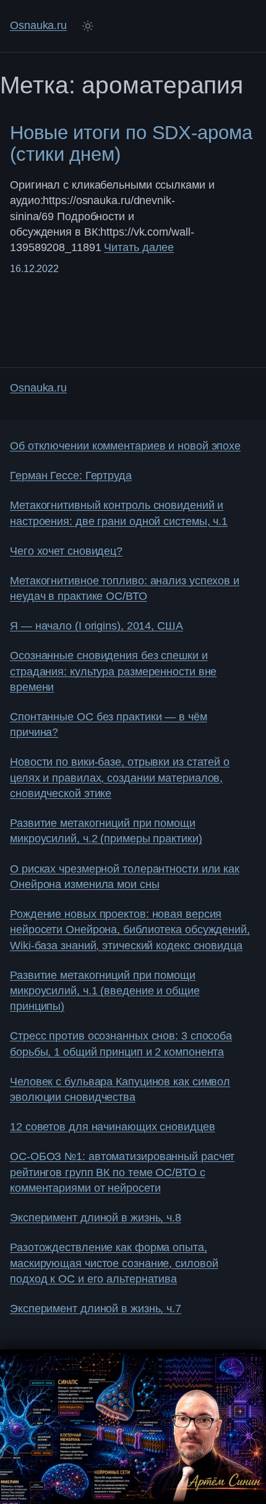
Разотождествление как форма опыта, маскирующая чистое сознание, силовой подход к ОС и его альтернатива (114, 1263)
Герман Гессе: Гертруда (71, 475)
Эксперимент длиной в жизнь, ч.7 (95, 1308)
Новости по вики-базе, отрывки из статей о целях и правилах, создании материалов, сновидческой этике (120, 778)
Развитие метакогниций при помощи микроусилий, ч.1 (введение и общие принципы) (105, 991)
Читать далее (139, 247)
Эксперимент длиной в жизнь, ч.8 (95, 1217)
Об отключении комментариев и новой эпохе (125, 446)
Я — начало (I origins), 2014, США (96, 626)
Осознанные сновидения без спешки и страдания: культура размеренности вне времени (113, 671)
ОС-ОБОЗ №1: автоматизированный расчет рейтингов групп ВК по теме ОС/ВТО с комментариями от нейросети (122, 1172)
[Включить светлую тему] (87, 26)
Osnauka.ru (38, 25)
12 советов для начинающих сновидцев (112, 1127)
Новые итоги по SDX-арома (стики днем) (131, 143)
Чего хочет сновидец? (66, 551)
